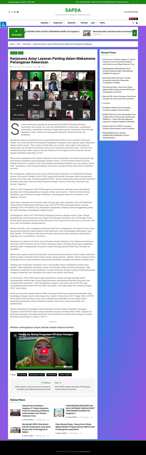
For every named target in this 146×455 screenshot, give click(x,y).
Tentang (84, 23)
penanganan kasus (36, 375)
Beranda (44, 23)
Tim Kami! (106, 103)
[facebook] (9, 12)
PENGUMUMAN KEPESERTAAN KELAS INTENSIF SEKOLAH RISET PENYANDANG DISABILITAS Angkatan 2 (118, 71)
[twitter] (14, 12)
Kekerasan (22, 375)
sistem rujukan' (65, 375)
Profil (102, 23)
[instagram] (11, 12)
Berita (21, 53)
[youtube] (17, 12)
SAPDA (73, 10)
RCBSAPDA (51, 375)
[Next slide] (136, 2)
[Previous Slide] (133, 2)
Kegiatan (71, 23)
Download (58, 23)
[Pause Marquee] (134, 33)
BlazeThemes (85, 451)
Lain (92, 23)
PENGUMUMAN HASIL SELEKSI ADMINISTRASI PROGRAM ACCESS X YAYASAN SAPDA (116, 135)
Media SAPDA (16, 67)
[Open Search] (133, 23)
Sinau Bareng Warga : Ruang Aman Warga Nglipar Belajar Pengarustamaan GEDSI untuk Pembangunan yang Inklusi (75, 426)
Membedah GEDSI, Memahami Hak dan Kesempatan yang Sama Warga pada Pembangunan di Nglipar (94, 32)
